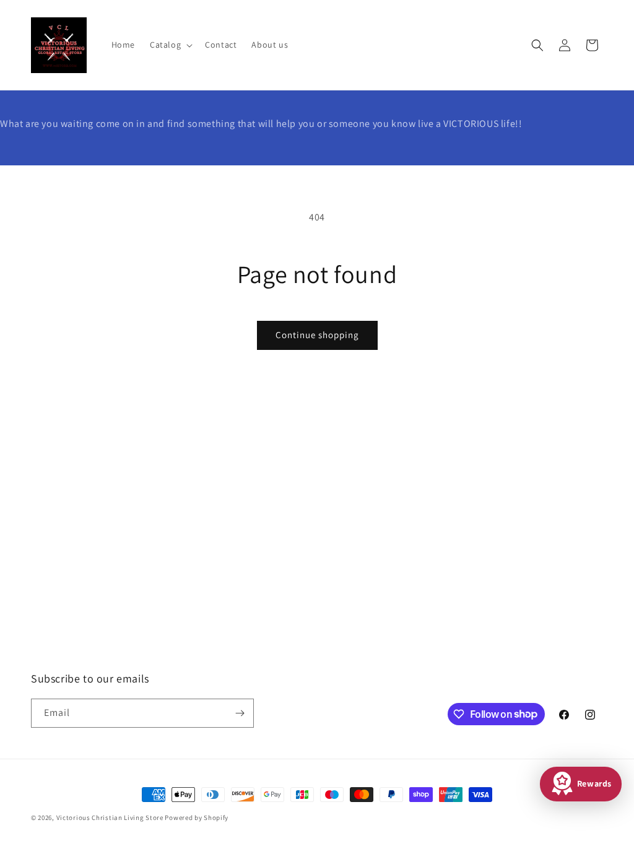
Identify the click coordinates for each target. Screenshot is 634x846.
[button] (170, 45)
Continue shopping (317, 335)
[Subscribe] (239, 713)
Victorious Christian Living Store (109, 817)
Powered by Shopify (196, 817)
